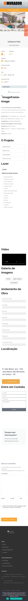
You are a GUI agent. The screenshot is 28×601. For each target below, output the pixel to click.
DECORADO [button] (14, 282)
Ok (7, 598)
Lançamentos (6, 563)
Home (4, 544)
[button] (14, 212)
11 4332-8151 (15, 10)
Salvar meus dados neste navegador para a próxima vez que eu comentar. (14, 506)
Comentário (4, 473)
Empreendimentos (8, 549)
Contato (5, 552)
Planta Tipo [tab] (6, 150)
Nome (3, 498)
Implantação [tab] (6, 154)
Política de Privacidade (16, 598)
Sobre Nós (5, 547)
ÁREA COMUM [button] (17, 279)
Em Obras (5, 560)
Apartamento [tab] (6, 146)
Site (21, 498)
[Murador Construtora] (13, 5)
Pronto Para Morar (8, 566)
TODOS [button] (8, 279)
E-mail (12, 498)
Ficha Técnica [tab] (7, 158)
